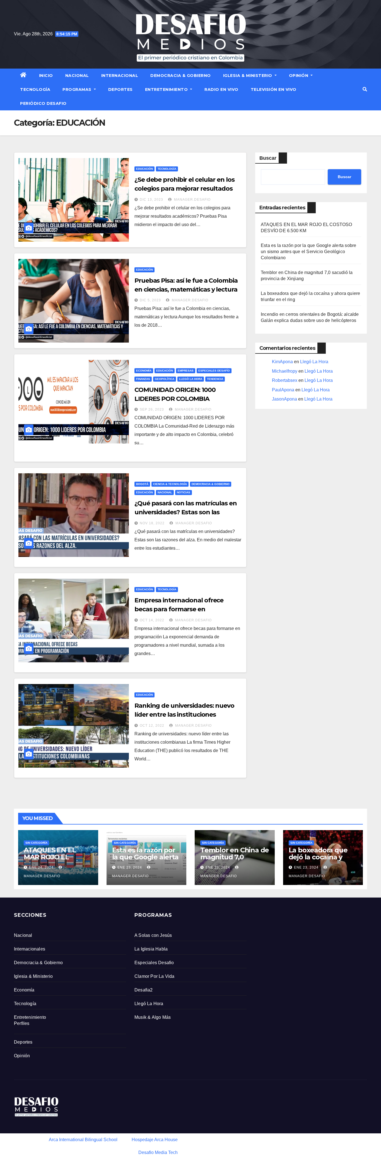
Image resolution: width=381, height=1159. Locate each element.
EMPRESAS (186, 370)
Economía (143, 370)
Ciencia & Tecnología (170, 484)
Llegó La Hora (190, 378)
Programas (77, 89)
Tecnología (35, 89)
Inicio (46, 75)
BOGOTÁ (142, 484)
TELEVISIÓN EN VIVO (273, 89)
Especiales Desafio (154, 962)
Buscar (267, 158)
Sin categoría (36, 842)
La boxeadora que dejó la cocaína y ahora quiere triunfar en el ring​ (323, 860)
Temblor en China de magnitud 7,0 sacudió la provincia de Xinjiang (234, 860)
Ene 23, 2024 (129, 867)
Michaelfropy (284, 371)
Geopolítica (164, 378)
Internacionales (29, 949)
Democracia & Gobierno (180, 75)
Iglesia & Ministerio (248, 75)
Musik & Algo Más (152, 1017)
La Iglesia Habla (151, 949)
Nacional (77, 75)
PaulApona (283, 389)
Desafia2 (143, 990)
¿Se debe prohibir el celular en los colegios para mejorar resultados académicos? (184, 188)
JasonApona (284, 399)
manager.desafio (192, 200)
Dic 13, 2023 (151, 200)
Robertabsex (284, 380)
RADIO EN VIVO (221, 89)
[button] (365, 89)
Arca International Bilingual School (83, 1139)
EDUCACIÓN (144, 168)
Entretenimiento (167, 89)
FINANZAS (143, 378)
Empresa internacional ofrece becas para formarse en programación (178, 609)
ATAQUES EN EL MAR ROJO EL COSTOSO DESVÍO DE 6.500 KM (53, 860)
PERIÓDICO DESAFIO (43, 103)
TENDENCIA (215, 378)
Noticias (183, 492)
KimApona (282, 361)
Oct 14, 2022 (152, 620)
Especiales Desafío (214, 370)
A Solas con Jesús (153, 935)
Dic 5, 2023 (150, 300)
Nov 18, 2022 (152, 523)
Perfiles (22, 1023)
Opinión (299, 75)
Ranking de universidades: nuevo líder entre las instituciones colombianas (184, 714)
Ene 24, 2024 (41, 867)
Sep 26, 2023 (152, 409)
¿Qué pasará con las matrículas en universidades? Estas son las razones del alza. (185, 512)
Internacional (119, 75)
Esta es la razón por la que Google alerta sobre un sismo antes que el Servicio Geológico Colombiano (308, 251)
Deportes (120, 89)
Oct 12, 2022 (152, 726)
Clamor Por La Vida (154, 976)
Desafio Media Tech (158, 1152)
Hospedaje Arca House (155, 1139)
